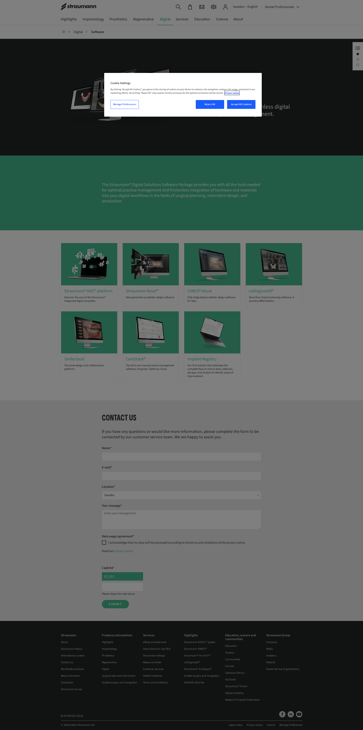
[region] (183, 95)
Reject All (210, 104)
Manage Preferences (124, 104)
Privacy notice (232, 93)
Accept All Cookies (241, 104)
